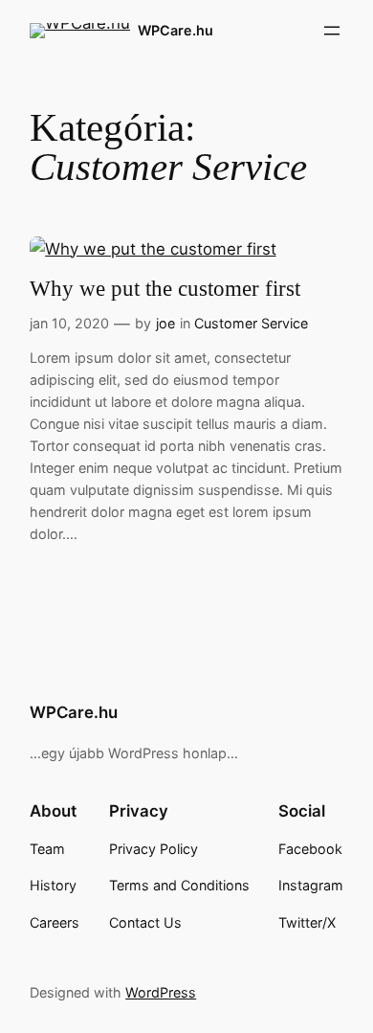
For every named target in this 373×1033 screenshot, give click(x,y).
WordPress (160, 992)
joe (165, 323)
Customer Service (251, 323)
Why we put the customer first (165, 289)
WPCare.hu (175, 30)
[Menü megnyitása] (331, 30)
